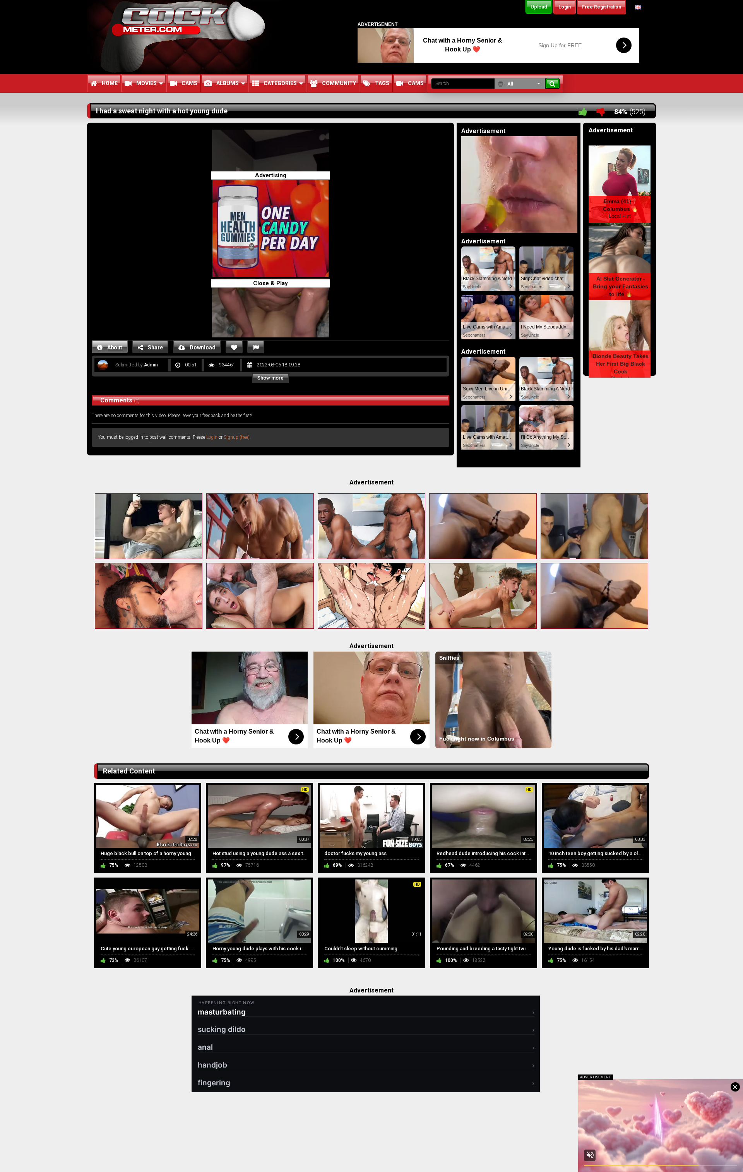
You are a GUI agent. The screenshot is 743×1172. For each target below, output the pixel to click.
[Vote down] (600, 111)
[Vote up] (583, 111)
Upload (539, 7)
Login (211, 437)
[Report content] (255, 346)
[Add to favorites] (234, 346)
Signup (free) (237, 437)
